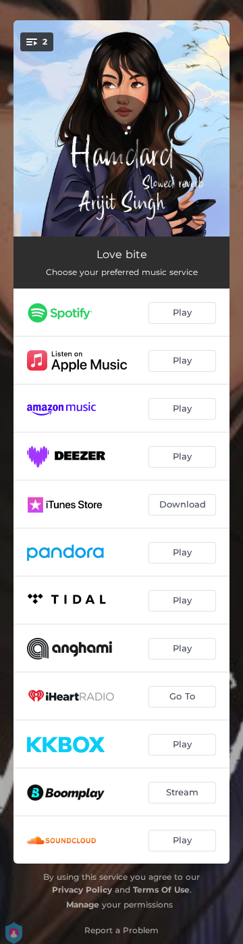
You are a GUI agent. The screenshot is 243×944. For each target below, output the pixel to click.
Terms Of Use (161, 890)
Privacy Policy (82, 890)
